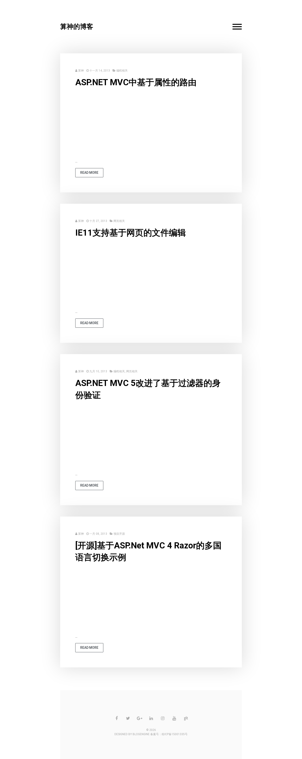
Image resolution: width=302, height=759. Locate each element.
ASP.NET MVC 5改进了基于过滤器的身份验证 (148, 389)
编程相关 (122, 70)
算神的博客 (76, 26)
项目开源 (119, 533)
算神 (81, 70)
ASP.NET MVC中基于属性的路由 (136, 82)
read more (89, 172)
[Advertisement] (151, 125)
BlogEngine (141, 734)
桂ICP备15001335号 (175, 734)
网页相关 (119, 221)
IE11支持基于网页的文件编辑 (130, 233)
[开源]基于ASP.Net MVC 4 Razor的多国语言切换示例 (148, 551)
